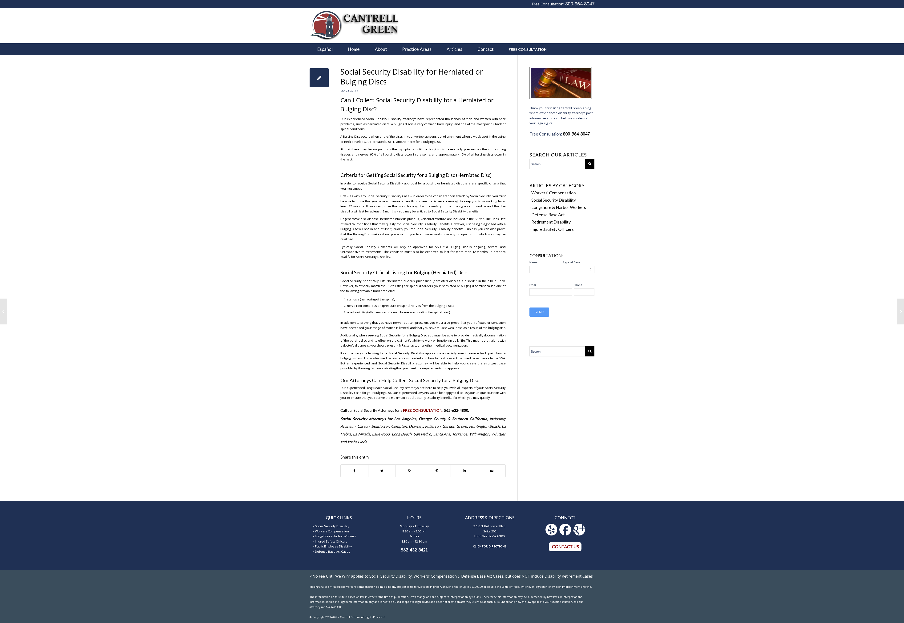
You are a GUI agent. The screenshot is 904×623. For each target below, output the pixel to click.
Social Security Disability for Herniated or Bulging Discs (411, 77)
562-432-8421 (414, 549)
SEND (539, 312)
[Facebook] (565, 534)
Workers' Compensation (553, 192)
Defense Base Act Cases (332, 551)
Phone (578, 285)
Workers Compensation (332, 531)
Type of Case (571, 262)
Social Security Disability (553, 200)
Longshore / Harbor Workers (335, 536)
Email (533, 285)
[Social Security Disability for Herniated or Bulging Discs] (319, 77)
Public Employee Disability (333, 546)
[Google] (579, 534)
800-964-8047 (579, 3)
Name (533, 262)
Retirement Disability (551, 221)
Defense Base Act (548, 214)
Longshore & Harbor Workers (558, 207)
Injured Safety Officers (552, 229)
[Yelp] (551, 534)
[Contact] (565, 550)
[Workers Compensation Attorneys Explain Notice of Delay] (3, 311)
